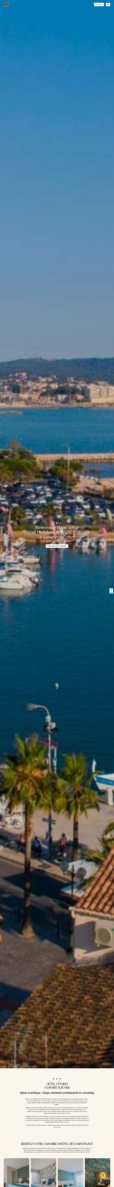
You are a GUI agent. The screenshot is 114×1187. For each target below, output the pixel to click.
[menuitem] (111, 590)
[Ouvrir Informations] (107, 1182)
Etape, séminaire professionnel (60, 1092)
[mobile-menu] (108, 4)
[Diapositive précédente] (6, 1180)
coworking (88, 1092)
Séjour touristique (30, 1092)
